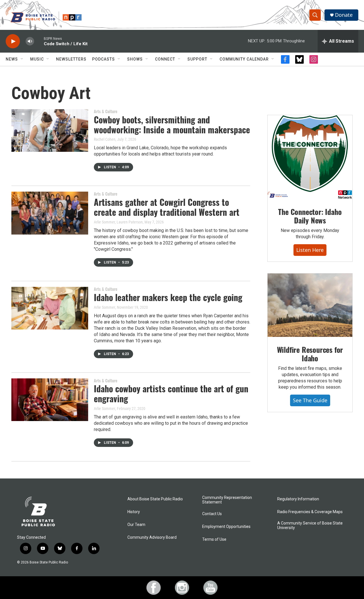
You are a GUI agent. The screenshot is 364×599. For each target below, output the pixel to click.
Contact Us (212, 514)
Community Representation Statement (227, 500)
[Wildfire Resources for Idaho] (310, 305)
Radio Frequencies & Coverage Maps (310, 512)
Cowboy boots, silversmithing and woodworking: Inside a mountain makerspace (172, 124)
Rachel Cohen (104, 139)
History (133, 512)
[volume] (30, 41)
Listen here (310, 249)
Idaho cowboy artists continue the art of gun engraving (171, 393)
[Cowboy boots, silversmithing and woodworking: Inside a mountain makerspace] (49, 130)
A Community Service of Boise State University (310, 525)
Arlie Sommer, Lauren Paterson (118, 222)
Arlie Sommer (104, 307)
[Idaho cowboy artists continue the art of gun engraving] (49, 399)
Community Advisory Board (152, 537)
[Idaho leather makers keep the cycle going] (49, 308)
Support (197, 59)
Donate (344, 15)
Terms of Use (214, 539)
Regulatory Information (298, 499)
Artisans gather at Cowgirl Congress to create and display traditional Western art (166, 207)
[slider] (39, 41)
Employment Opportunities (226, 527)
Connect (165, 59)
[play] (12, 41)
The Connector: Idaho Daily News (310, 216)
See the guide (310, 400)
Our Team (136, 525)
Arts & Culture (105, 111)
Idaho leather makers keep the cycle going (168, 297)
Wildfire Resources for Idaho (310, 354)
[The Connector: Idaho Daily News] (310, 157)
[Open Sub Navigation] (22, 59)
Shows (135, 59)
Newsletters (71, 59)
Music (37, 59)
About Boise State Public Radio (155, 499)
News (12, 59)
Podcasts (103, 59)
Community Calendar (244, 59)
